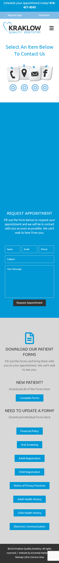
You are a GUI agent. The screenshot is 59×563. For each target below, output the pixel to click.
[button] (15, 15)
